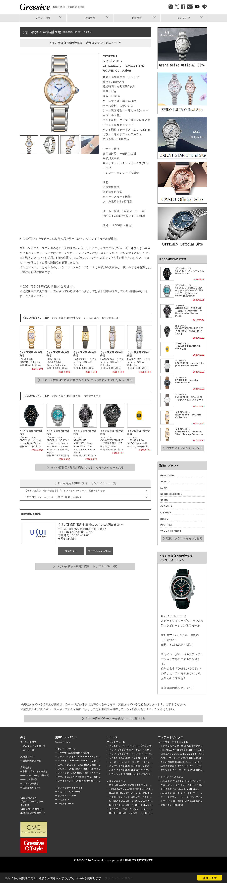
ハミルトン (63, 799)
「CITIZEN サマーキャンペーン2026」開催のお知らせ (53, 497)
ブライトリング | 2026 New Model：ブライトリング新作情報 (89, 781)
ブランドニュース (116, 742)
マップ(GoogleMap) (99, 551)
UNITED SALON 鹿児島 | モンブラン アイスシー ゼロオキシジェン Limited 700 (151, 785)
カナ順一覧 (28, 750)
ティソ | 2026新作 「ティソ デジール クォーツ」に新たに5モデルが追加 (146, 754)
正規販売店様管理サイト (33, 812)
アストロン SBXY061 (172, 805)
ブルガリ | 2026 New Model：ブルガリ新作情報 (83, 769)
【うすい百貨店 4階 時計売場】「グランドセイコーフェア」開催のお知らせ (65, 490)
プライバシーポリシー (119, 878)
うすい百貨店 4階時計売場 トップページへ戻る (87, 566)
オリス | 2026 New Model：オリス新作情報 (80, 777)
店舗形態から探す (32, 787)
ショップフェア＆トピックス (173, 742)
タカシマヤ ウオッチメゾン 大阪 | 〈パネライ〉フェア (139, 809)
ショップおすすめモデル (170, 777)
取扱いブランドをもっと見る (184, 538)
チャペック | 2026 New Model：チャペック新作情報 (85, 773)
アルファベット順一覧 (34, 746)
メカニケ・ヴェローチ (69, 791)
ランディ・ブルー (67, 795)
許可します (210, 878)
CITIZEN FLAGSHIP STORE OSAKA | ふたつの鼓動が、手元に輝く (145, 801)
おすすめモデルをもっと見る (184, 448)
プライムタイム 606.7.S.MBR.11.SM (180, 789)
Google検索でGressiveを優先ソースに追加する (115, 718)
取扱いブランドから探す (35, 771)
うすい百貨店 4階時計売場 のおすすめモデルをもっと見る (87, 467)
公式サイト (71, 551)
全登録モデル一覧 (32, 760)
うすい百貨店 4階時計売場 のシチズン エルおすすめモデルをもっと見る (87, 380)
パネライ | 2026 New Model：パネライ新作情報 (83, 760)
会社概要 (25, 805)
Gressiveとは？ (28, 798)
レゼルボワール (66, 803)
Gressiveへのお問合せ (32, 809)
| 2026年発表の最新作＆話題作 (74, 752)
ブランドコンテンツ (65, 748)
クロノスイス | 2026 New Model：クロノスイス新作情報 (87, 756)
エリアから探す (31, 783)
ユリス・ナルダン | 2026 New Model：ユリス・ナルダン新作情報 (92, 765)
